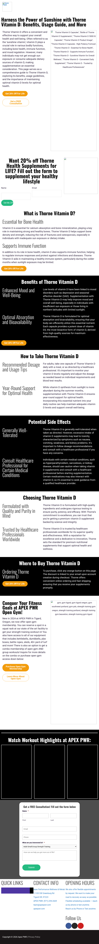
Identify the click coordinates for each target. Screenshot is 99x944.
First (24, 820)
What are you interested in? (33, 843)
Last (52, 820)
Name (25, 811)
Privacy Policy (34, 937)
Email (34, 188)
